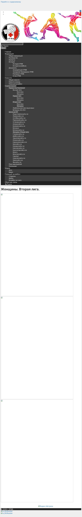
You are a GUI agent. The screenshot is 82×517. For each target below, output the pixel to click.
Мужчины (20, 92)
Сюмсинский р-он (19, 158)
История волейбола (19, 66)
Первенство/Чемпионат (17, 88)
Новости (8, 78)
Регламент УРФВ (18, 74)
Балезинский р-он (19, 126)
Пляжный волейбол (15, 84)
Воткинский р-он (18, 130)
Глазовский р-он (18, 134)
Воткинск (16, 128)
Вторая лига (17, 102)
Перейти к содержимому (11, 2)
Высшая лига (17, 90)
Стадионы (12, 176)
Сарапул (16, 156)
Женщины (20, 94)
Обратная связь (11, 182)
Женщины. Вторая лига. (21, 132)
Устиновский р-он (19, 122)
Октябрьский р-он (19, 118)
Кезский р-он (17, 144)
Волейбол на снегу (15, 180)
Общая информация (16, 56)
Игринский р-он (18, 140)
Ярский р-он (17, 162)
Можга (15, 152)
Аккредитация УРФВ (20, 70)
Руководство (13, 58)
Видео (11, 172)
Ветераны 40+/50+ (19, 110)
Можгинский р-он (19, 154)
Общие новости (14, 80)
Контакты (12, 60)
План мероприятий (15, 164)
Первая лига (17, 96)
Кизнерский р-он (18, 146)
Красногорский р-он (20, 150)
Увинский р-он (18, 160)
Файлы (11, 178)
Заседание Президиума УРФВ (23, 72)
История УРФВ (18, 64)
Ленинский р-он (18, 116)
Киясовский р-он (18, 148)
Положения (13, 166)
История (12, 62)
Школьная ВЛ (13, 112)
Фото (10, 170)
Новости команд (14, 82)
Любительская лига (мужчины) (23, 108)
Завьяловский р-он (19, 138)
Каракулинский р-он (20, 142)
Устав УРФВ (17, 76)
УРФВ (11, 509)
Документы (13, 68)
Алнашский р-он (18, 124)
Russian (9, 511)
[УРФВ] (10, 42)
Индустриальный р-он (20, 114)
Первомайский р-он (19, 120)
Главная (8, 52)
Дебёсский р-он (18, 136)
